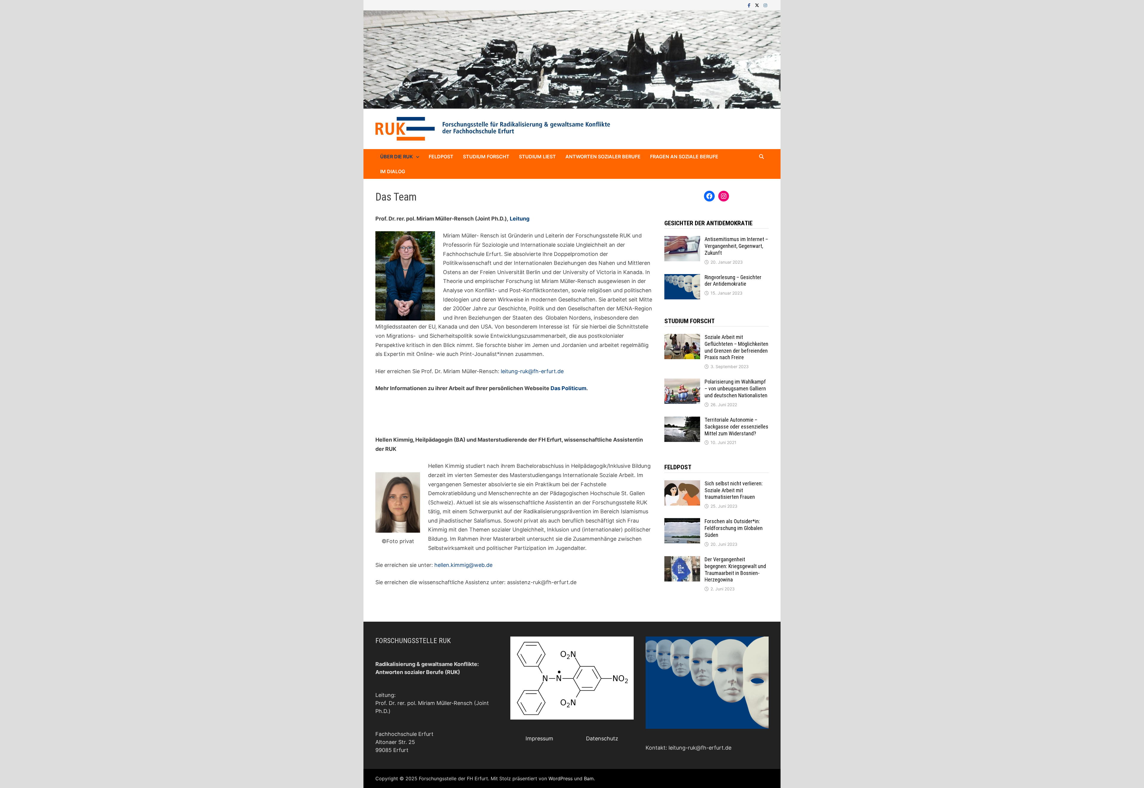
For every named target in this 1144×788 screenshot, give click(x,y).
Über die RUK (396, 157)
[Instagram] (765, 5)
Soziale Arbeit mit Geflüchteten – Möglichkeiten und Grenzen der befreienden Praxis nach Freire (736, 347)
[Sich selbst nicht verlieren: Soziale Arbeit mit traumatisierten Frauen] (682, 484)
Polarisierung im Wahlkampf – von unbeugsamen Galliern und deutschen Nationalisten (736, 388)
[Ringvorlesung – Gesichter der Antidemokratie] (682, 278)
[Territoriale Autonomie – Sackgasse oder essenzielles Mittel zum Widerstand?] (682, 421)
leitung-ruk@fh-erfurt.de (532, 371)
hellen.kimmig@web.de (463, 565)
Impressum (539, 738)
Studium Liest (537, 157)
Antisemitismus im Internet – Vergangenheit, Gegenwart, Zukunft (736, 246)
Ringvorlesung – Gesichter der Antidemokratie (733, 280)
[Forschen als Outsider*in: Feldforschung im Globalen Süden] (682, 522)
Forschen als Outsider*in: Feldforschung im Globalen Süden (734, 528)
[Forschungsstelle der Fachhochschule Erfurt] (572, 59)
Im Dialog (392, 171)
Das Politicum (568, 388)
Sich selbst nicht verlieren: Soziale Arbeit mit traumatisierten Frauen (734, 490)
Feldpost (441, 157)
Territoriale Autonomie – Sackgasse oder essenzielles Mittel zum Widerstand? (736, 427)
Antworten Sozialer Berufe (603, 157)
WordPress (560, 778)
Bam (589, 778)
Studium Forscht (486, 157)
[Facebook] (749, 5)
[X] (757, 5)
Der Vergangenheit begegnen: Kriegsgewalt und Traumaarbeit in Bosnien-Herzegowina (735, 569)
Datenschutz (602, 738)
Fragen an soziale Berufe (684, 157)
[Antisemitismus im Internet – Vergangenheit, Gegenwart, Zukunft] (682, 240)
